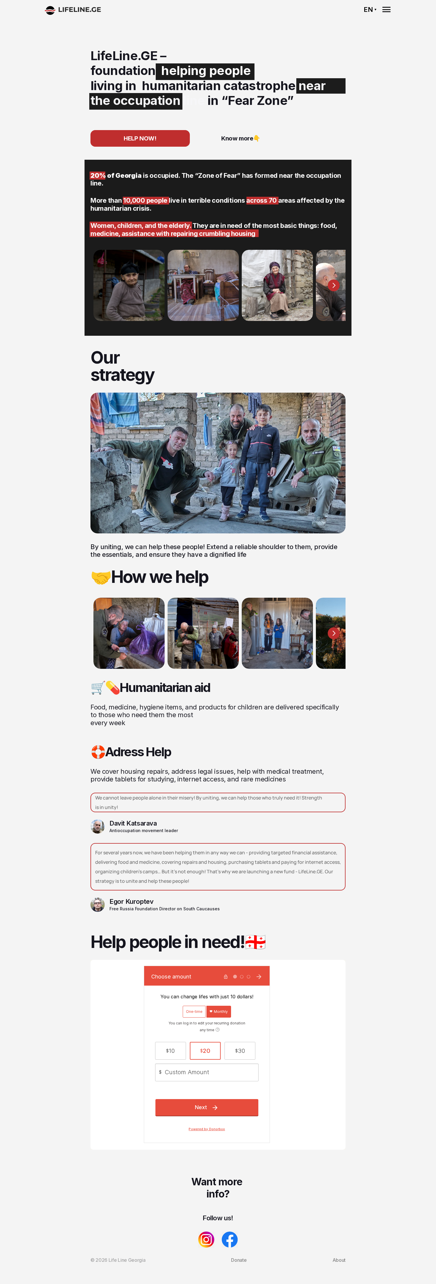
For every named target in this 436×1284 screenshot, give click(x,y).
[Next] (334, 285)
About (339, 1260)
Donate (238, 1260)
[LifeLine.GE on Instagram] (206, 1240)
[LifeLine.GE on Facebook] (230, 1240)
